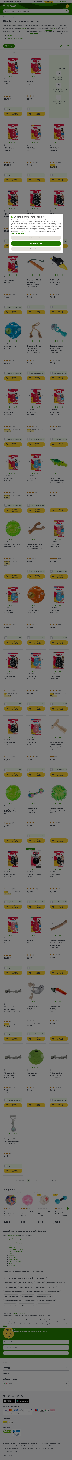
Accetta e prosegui (36, 243)
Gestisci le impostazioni (36, 238)
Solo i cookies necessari (36, 249)
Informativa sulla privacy (17, 233)
